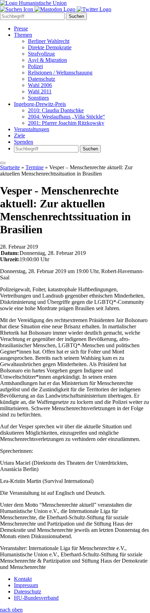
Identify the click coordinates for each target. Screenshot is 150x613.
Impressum (26, 585)
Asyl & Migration (47, 60)
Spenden (23, 142)
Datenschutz (41, 79)
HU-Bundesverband (36, 598)
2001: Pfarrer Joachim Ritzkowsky (66, 123)
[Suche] (17, 9)
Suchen (76, 16)
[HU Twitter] (94, 9)
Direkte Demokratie (50, 47)
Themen (23, 35)
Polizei (35, 66)
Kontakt (23, 579)
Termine (34, 167)
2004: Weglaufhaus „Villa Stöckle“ (66, 117)
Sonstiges (38, 98)
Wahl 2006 (40, 85)
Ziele (19, 135)
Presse (21, 28)
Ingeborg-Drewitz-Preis (40, 104)
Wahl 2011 (40, 91)
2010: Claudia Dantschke (56, 110)
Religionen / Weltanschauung (60, 73)
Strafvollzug (41, 54)
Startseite (10, 167)
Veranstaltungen (31, 129)
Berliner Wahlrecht (48, 41)
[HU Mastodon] (56, 9)
